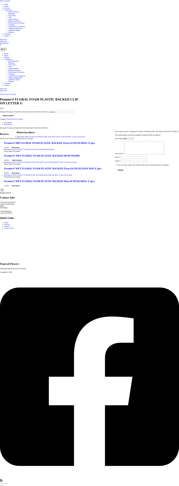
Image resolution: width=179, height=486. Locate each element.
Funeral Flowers (13, 12)
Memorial (11, 14)
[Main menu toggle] (3, 49)
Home (6, 4)
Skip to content (5, 1)
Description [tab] (8, 122)
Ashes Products (13, 19)
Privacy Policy (9, 228)
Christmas (11, 25)
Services (7, 8)
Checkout (7, 34)
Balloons (11, 32)
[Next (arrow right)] (3, 485)
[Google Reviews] (1, 481)
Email (117, 161)
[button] (89, 39)
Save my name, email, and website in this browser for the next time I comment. (143, 165)
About (6, 6)
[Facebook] (89, 478)
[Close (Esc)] (7, 483)
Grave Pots (12, 15)
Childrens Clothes (14, 30)
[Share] (5, 483)
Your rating (119, 138)
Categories (7, 10)
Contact (6, 36)
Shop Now (3, 41)
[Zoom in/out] (1, 483)
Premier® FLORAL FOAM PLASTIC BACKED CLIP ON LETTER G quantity (27, 112)
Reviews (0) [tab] (8, 124)
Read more (16, 147)
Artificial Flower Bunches (16, 27)
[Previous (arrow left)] (1, 485)
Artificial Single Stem (15, 28)
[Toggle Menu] (12, 10)
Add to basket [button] (17, 160)
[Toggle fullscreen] (3, 483)
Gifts (9, 17)
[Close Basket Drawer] (2, 190)
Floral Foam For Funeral (16, 23)
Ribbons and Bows (14, 21)
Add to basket (8, 115)
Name (117, 157)
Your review (119, 153)
